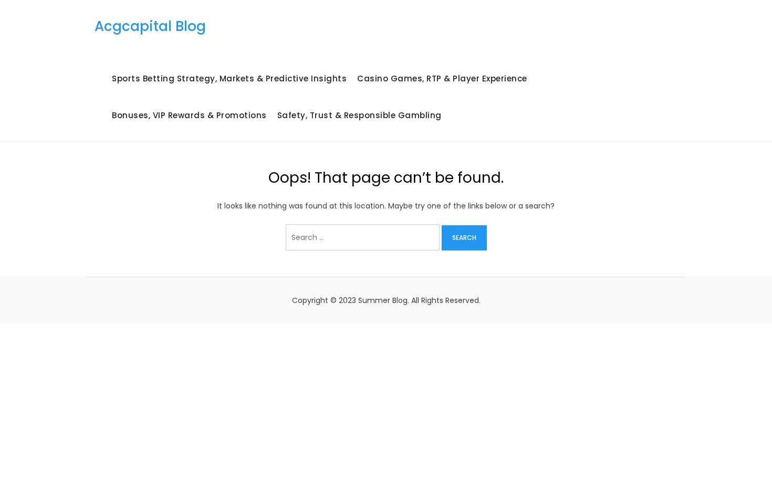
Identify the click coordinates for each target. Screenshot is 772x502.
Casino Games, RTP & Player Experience (442, 78)
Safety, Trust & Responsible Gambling (359, 115)
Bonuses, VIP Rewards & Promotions (189, 115)
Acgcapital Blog (150, 26)
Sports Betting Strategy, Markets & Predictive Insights (229, 78)
